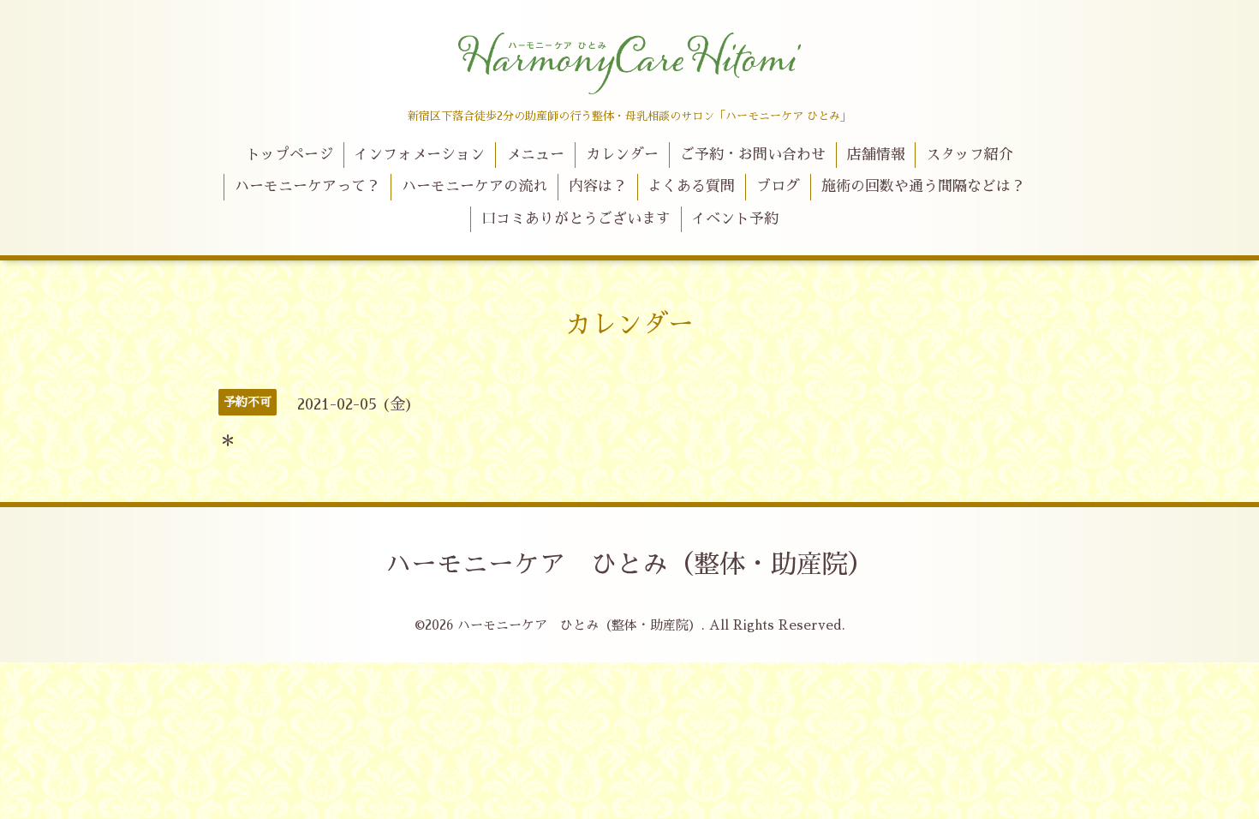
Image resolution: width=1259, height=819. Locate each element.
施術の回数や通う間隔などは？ (923, 186)
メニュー (535, 154)
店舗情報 (876, 154)
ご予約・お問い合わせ (753, 154)
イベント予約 (735, 219)
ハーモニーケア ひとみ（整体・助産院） (629, 564)
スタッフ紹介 (969, 154)
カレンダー (622, 154)
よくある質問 (691, 186)
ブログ (778, 186)
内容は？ (598, 186)
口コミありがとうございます (576, 219)
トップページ (289, 154)
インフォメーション (419, 154)
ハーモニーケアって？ (307, 186)
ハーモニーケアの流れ (474, 186)
